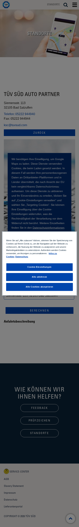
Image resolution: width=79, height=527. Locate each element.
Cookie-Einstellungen (39, 267)
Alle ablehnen (39, 277)
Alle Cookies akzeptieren (39, 287)
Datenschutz (21, 256)
